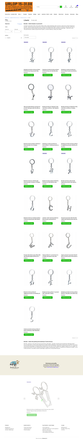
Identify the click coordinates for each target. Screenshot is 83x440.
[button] (61, 7)
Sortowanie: (26, 35)
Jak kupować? (64, 427)
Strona (73, 337)
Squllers (8, 37)
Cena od (7, 29)
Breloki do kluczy (24, 17)
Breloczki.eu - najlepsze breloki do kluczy (12, 17)
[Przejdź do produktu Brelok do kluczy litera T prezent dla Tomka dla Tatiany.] (50, 277)
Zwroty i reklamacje (9, 429)
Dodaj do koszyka (29, 75)
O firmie (63, 429)
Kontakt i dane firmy (65, 428)
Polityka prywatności (9, 428)
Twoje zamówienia (28, 427)
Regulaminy (7, 427)
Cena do (16, 29)
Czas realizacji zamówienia (48, 432)
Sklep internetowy (41, 438)
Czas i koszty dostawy (47, 431)
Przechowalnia (27, 429)
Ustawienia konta (27, 428)
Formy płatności (45, 427)
